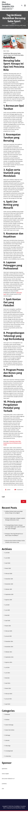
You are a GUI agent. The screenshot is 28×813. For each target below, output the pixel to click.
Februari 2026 (8, 573)
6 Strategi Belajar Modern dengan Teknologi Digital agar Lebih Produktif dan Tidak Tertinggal (15, 526)
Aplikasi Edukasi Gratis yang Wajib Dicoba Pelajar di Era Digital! (14, 512)
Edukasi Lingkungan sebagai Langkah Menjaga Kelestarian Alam (15, 519)
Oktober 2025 (8, 589)
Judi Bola (4, 783)
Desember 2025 (9, 578)
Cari (3, 497)
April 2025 (7, 620)
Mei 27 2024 (6, 51)
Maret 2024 (8, 688)
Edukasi (7, 719)
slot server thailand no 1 (8, 778)
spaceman (4, 768)
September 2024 (9, 657)
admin (8, 489)
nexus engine (5, 773)
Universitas (8, 756)
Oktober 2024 (8, 652)
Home (13, 23)
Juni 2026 (7, 558)
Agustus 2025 (8, 599)
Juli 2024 (7, 667)
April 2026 (7, 563)
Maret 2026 (8, 568)
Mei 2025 (7, 615)
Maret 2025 (8, 625)
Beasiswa (7, 714)
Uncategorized (9, 751)
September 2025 (9, 594)
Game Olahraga (9, 724)
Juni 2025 (7, 610)
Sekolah (7, 740)
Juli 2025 (7, 605)
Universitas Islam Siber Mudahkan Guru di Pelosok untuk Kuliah (12, 443)
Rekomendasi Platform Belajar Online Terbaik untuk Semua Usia (15, 541)
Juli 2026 (7, 552)
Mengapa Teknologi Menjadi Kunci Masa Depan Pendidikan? (14, 534)
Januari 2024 (8, 699)
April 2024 (7, 683)
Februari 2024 (8, 693)
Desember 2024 (9, 641)
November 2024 (9, 646)
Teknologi (7, 745)
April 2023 (7, 704)
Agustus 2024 (8, 662)
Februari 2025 (8, 631)
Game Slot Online (8, 46)
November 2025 (9, 584)
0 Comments (20, 489)
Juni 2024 (7, 672)
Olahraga (7, 735)
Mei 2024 (7, 678)
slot (3, 788)
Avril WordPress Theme (19, 808)
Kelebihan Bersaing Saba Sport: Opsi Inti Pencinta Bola (13, 54)
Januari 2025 (8, 636)
